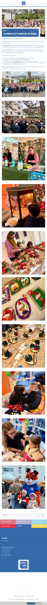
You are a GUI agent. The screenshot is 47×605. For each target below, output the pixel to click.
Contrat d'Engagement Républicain (16, 599)
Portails (43, 3)
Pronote (5, 541)
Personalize (39, 603)
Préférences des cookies (19, 596)
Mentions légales (30, 599)
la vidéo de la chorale (40, 47)
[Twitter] (42, 515)
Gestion (37, 599)
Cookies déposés (30, 596)
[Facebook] (38, 515)
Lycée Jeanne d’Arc (18, 61)
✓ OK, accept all (31, 603)
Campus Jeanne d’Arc (17, 62)
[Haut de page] (23, 531)
